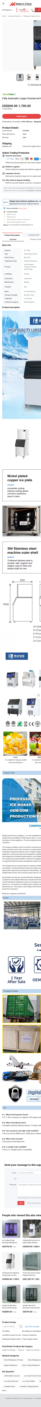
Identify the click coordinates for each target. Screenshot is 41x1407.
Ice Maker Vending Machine (29, 1386)
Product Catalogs (33, 1326)
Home (4, 16)
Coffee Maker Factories (12, 1376)
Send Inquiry (22, 116)
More (4, 1390)
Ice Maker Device (9, 1386)
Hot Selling (5, 1331)
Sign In (5, 225)
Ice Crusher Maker (29, 1381)
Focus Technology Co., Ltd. (28, 1398)
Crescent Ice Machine (29, 1335)
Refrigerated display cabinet (11, 1339)
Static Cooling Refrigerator (31, 1365)
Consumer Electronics (14, 16)
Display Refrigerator (10, 1365)
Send (21, 1203)
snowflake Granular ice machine (12, 1335)
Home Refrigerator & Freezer (13, 1360)
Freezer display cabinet (30, 1339)
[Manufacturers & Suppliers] (20, 4)
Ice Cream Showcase (11, 1381)
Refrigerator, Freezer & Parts (32, 16)
